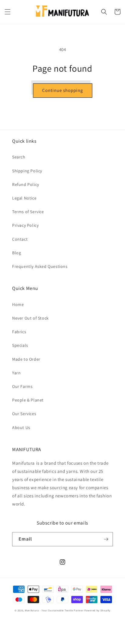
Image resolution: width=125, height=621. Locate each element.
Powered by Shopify (97, 610)
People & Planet (28, 400)
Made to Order (26, 359)
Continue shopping (62, 90)
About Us (21, 427)
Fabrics (19, 331)
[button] (7, 11)
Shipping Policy (27, 171)
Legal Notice (24, 198)
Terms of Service (28, 211)
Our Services (24, 413)
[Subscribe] (106, 539)
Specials (20, 345)
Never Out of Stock (30, 318)
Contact (20, 239)
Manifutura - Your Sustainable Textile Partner (54, 610)
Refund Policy (25, 184)
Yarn (16, 373)
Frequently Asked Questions (40, 266)
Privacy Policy (25, 225)
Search (18, 157)
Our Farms (22, 386)
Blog (16, 252)
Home (18, 304)
